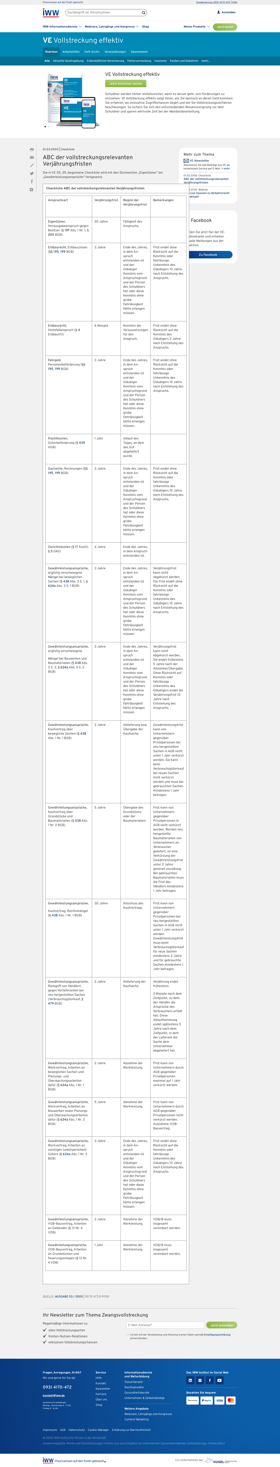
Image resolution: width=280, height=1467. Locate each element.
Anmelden (229, 12)
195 (56, 252)
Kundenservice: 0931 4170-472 (213, 2)
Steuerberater (133, 1382)
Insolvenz (160, 61)
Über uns (101, 1400)
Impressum (50, 1430)
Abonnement (139, 52)
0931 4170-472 (57, 1387)
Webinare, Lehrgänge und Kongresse (148, 1414)
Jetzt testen (225, 27)
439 (82, 443)
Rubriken (51, 52)
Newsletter (103, 1389)
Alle (47, 61)
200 (51, 235)
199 (62, 252)
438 (66, 582)
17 (76, 547)
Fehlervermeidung (139, 61)
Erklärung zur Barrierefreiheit (131, 1430)
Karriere (101, 1394)
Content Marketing (136, 1419)
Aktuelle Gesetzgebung (68, 61)
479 (51, 1004)
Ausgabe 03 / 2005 (69, 1297)
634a (52, 586)
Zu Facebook (208, 255)
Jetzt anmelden (221, 1326)
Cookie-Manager (98, 1430)
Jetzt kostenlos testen (125, 84)
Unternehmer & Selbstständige (144, 1398)
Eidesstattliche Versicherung (105, 61)
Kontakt (101, 1383)
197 (67, 230)
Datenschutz (77, 1430)
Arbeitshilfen (71, 52)
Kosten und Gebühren (184, 61)
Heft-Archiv (92, 52)
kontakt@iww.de (54, 1396)
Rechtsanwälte (134, 1387)
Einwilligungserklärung (217, 1335)
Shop (145, 27)
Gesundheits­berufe (136, 1393)
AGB (63, 1430)
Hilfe (234, 2)
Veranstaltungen (115, 52)
